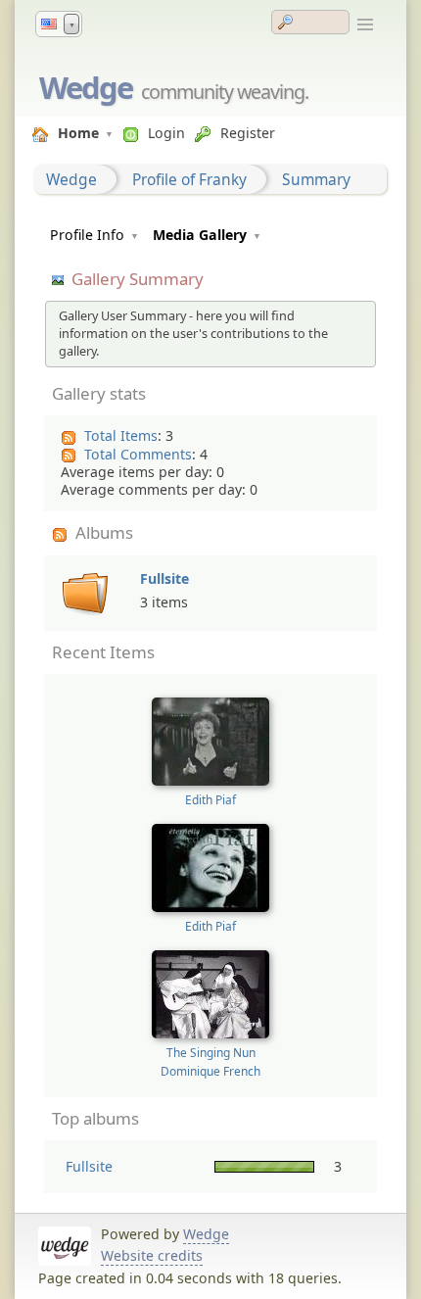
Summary (316, 179)
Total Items (121, 435)
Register (247, 132)
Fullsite (164, 578)
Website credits (152, 1255)
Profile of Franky (189, 179)
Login (166, 132)
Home (78, 132)
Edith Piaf (210, 800)
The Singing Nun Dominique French (210, 1061)
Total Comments (138, 454)
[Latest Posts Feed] (70, 438)
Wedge (85, 87)
